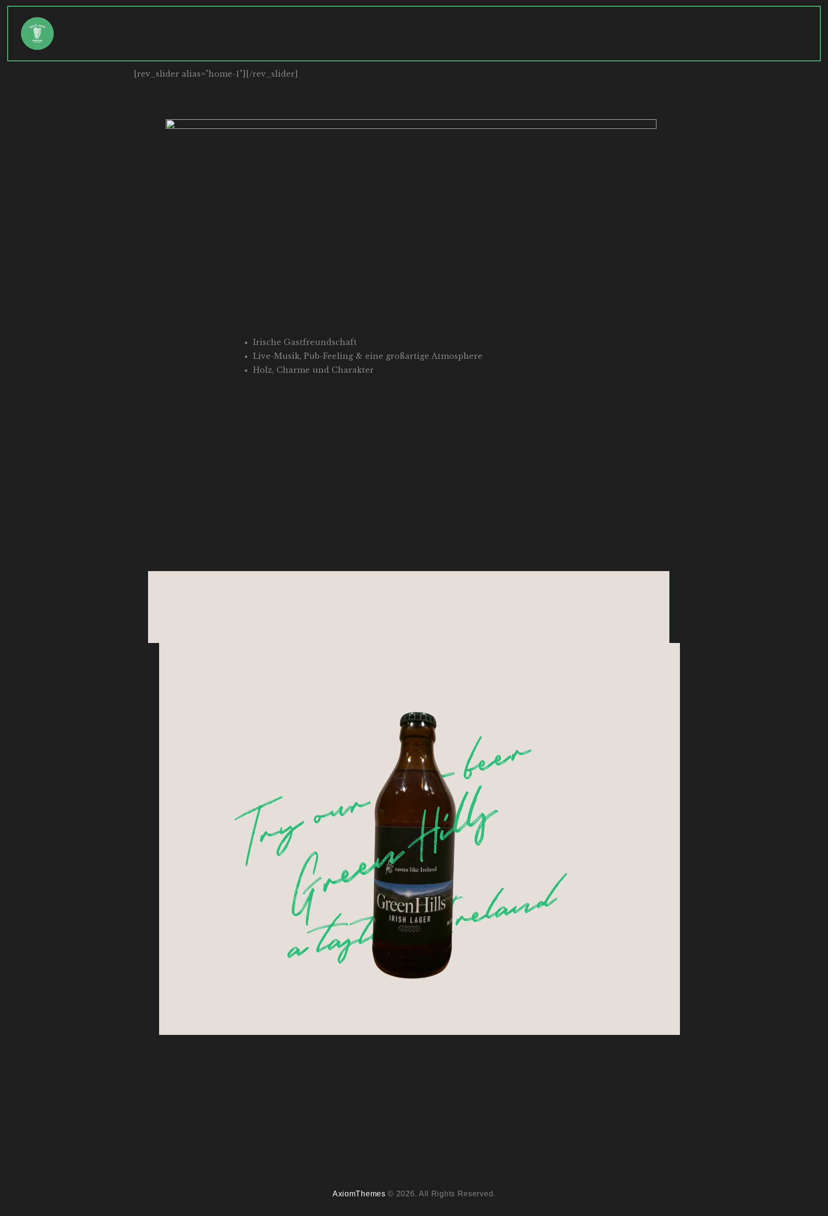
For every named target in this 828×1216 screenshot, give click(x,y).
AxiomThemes (359, 1194)
